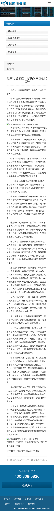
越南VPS (7, 503)
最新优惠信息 (14, 37)
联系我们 (27, 485)
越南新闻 (12, 30)
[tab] (27, 23)
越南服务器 (39, 499)
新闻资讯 (10, 63)
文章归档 (10, 23)
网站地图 (31, 503)
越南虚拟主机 (19, 503)
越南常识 (12, 45)
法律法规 (12, 52)
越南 (20, 90)
